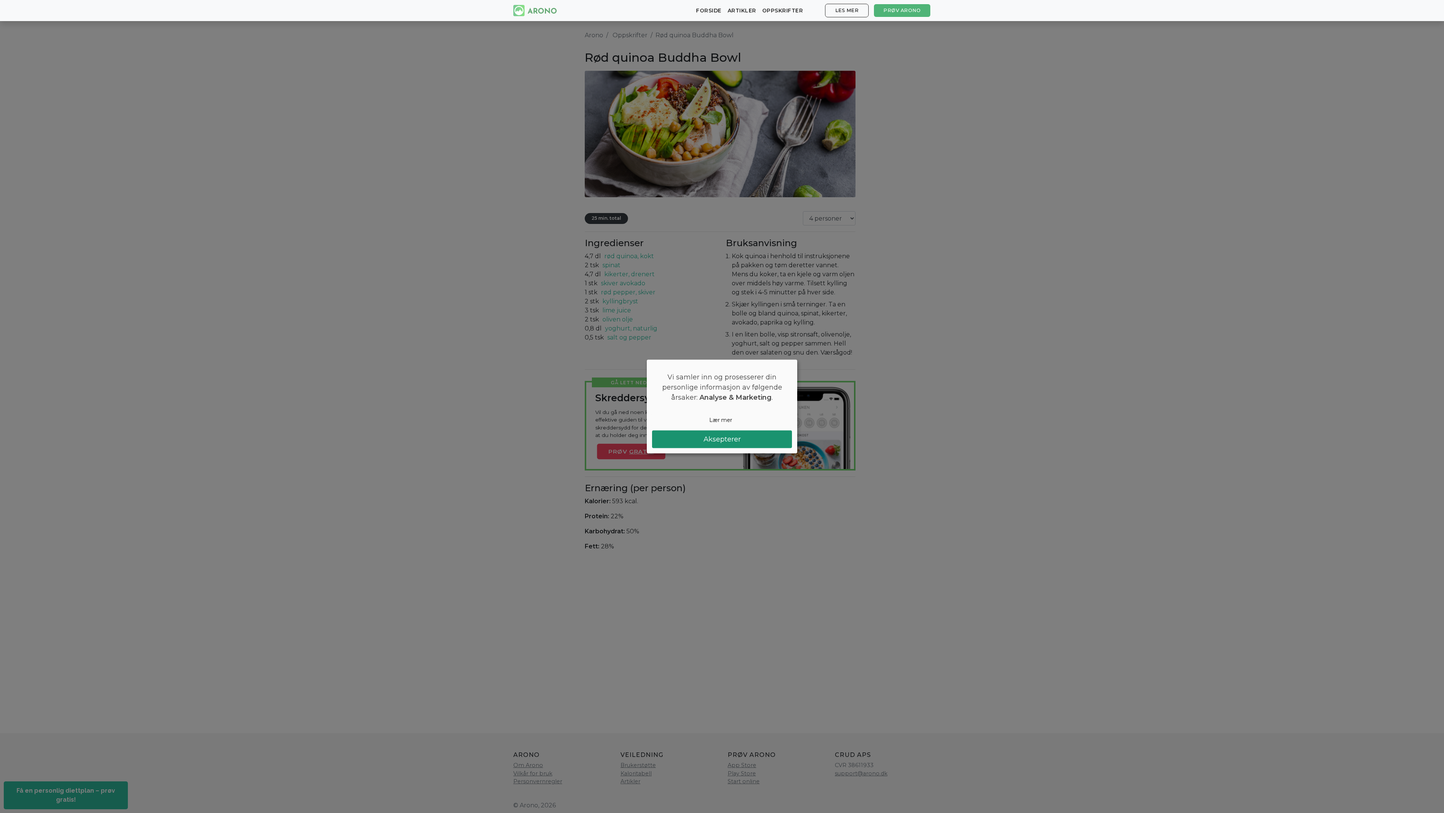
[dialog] (722, 407)
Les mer (847, 10)
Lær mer (720, 420)
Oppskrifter (782, 11)
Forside (709, 11)
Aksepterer (722, 439)
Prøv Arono (902, 10)
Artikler (742, 11)
